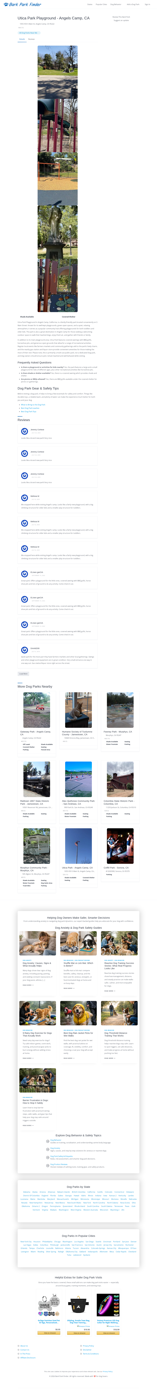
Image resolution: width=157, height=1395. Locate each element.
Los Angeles (79, 1241)
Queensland (67, 1206)
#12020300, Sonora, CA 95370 (118, 871)
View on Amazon (50, 1333)
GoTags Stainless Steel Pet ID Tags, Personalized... (49, 1321)
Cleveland (132, 1251)
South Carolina (93, 1206)
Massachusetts (63, 1199)
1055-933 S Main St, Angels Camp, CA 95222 (37, 24)
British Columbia (78, 1192)
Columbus (44, 1245)
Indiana (98, 1195)
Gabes (60, 1195)
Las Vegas (27, 1245)
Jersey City (108, 1245)
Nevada (24, 1203)
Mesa (112, 1251)
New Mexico (60, 1203)
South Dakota (106, 1206)
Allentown (104, 1251)
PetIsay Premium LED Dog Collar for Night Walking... (108, 1321)
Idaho (83, 1195)
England (45, 1195)
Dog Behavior (115, 4)
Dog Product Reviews (82, 960)
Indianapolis (93, 1251)
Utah (133, 1206)
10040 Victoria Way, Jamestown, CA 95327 (79, 738)
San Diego (90, 1241)
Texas (127, 1206)
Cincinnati (107, 1241)
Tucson (76, 1248)
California (91, 1192)
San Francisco (77, 1245)
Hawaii (76, 1195)
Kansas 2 (112, 1195)
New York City (26, 1241)
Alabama (26, 1192)
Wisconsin (104, 1210)
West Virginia (76, 1210)
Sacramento (119, 1245)
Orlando (24, 1248)
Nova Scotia (125, 1203)
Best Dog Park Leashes (30, 408)
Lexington (25, 1251)
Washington (64, 1210)
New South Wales (74, 1203)
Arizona (43, 1192)
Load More (23, 674)
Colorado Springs (98, 1248)
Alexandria (85, 1248)
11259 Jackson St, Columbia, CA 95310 (121, 807)
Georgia (68, 1195)
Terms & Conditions (91, 1354)
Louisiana (24, 1199)
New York (87, 1203)
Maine (32, 1199)
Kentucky (122, 1195)
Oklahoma (26, 1206)
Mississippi (95, 1199)
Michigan (74, 1199)
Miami (33, 1251)
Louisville (49, 1248)
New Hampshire (35, 1203)
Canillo (100, 1192)
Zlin (122, 1210)
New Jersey (49, 1203)
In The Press (25, 1354)
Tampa (32, 1248)
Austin (99, 1245)
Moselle (124, 1199)
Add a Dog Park (133, 4)
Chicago (57, 1241)
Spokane (86, 1255)
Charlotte (40, 1248)
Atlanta (68, 1248)
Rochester (129, 1245)
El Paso (133, 1248)
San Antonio (90, 1245)
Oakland (82, 1251)
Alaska (34, 1192)
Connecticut (119, 1192)
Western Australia (90, 1210)
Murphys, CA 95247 (113, 735)
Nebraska (133, 1199)
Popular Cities (101, 4)
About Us (24, 1346)
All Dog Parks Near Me (28, 33)
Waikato (53, 1210)
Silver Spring (51, 1251)
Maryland (51, 1199)
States (89, 4)
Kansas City (111, 1248)
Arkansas (51, 1192)
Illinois (90, 1195)
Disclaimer (87, 1350)
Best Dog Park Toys (28, 411)
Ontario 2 (36, 1206)
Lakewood (77, 1255)
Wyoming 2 (114, 1210)
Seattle (98, 1241)
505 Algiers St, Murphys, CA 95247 (35, 874)
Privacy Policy (88, 1346)
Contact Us (24, 1350)
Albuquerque (123, 1248)
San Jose (125, 1241)
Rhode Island (80, 1206)
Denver (134, 1241)
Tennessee (118, 1206)
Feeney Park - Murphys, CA (118, 731)
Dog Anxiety (27, 960)
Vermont (36, 1210)
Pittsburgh (54, 1245)
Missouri (105, 1199)
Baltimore (59, 1248)
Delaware (130, 1192)
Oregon (45, 1206)
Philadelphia (47, 1241)
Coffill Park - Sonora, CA (116, 867)
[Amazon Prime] (83, 1326)
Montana (114, 1199)
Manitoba (41, 1199)
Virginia (45, 1210)
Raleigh (61, 1251)
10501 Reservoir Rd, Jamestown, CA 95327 (37, 807)
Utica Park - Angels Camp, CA (77, 867)
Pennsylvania (55, 1206)
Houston (36, 1241)
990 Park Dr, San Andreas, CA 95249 (78, 807)
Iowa (105, 1195)
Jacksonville (65, 1245)
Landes (131, 1195)
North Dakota (112, 1203)
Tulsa (69, 1255)
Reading (41, 1251)
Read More (27, 985)
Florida (53, 1195)
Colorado (108, 1192)
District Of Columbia (31, 1195)
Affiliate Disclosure (27, 1358)
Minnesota (85, 1199)
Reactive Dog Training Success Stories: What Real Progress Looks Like (119, 966)
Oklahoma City (71, 1251)
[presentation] (37, 943)
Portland (116, 1241)
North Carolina (99, 1203)
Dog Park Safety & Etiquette (61, 1156)
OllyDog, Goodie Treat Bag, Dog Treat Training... (78, 1321)
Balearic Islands (63, 1192)
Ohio (134, 1203)
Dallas (35, 1245)
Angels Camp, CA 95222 (31, 738)
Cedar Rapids (121, 1251)
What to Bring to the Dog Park (33, 405)
